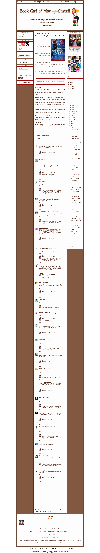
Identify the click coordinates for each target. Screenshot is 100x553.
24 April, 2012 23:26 (45, 299)
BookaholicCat (41, 412)
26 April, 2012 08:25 (51, 463)
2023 (71, 88)
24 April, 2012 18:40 (44, 181)
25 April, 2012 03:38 (46, 368)
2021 (71, 92)
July (72, 121)
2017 (71, 99)
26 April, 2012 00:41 (44, 455)
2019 (71, 96)
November (73, 113)
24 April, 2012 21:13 (44, 228)
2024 (71, 86)
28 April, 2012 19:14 (51, 477)
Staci (39, 455)
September (73, 117)
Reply (40, 148)
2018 (71, 97)
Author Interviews (54, 1)
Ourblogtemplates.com (52, 551)
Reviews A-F (23, 1)
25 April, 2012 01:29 (47, 324)
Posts (21, 68)
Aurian (40, 397)
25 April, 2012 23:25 (53, 426)
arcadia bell (42, 137)
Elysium (40, 299)
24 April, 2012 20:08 (51, 152)
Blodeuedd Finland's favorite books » (74, 75)
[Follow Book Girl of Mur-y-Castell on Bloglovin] (24, 56)
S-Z (38, 1)
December (73, 111)
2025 (71, 84)
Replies (41, 151)
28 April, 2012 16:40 (45, 470)
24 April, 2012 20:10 (51, 205)
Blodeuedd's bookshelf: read (75, 54)
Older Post (62, 509)
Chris (40, 181)
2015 (71, 103)
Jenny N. (40, 339)
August (72, 119)
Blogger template (37, 551)
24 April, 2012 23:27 (51, 291)
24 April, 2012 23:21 (51, 238)
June (72, 123)
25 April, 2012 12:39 (48, 412)
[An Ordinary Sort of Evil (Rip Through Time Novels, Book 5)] (75, 71)
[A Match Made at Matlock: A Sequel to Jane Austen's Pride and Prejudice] (78, 59)
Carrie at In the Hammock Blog (44, 198)
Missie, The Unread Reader (44, 248)
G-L (28, 1)
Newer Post (37, 509)
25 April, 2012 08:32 (51, 375)
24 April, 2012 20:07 (51, 172)
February (73, 237)
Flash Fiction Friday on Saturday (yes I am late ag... (75, 158)
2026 (71, 82)
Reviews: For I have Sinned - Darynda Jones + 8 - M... (76, 204)
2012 (71, 109)
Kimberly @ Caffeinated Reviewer (45, 211)
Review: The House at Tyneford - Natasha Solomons (75, 191)
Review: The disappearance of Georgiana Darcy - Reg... (76, 167)
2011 (71, 241)
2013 (71, 107)
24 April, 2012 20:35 (55, 211)
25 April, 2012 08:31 (51, 361)
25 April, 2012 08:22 (51, 318)
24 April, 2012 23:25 (51, 274)
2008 (71, 246)
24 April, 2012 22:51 (45, 282)
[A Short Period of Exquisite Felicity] (70, 59)
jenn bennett (48, 137)
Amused (40, 312)
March (72, 235)
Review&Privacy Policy (45, 1)
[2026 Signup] (25, 82)
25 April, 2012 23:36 (51, 435)
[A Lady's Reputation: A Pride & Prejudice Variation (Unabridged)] (72, 71)
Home (18, 1)
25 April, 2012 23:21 (51, 419)
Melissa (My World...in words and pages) (46, 353)
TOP (52, 552)
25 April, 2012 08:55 (45, 397)
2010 (71, 242)
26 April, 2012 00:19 (48, 443)
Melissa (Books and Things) (44, 426)
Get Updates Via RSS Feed (65, 1)
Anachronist (41, 159)
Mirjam (40, 282)
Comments (22, 71)
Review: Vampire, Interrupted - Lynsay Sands (75, 138)
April (72, 127)
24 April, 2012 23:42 (46, 312)
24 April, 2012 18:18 (47, 159)
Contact (73, 1)
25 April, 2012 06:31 (47, 382)
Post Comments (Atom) (46, 511)
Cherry (40, 264)
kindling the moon (55, 137)
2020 (71, 94)
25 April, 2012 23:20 (51, 405)
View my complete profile (50, 544)
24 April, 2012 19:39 (54, 198)
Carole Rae (41, 324)
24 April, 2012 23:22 (51, 256)
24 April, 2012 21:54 (45, 264)
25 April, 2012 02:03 (46, 339)
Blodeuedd (44, 152)
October (72, 115)
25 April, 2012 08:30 (51, 346)
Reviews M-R (33, 1)
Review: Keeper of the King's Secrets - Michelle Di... (76, 213)
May (72, 125)
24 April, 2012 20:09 (51, 189)
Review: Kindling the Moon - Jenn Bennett (49, 36)
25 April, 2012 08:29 (51, 332)
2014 (71, 105)
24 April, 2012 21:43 (53, 248)
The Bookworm (41, 443)
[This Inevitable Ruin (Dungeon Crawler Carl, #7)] (70, 63)
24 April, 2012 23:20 (51, 220)
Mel (39, 228)
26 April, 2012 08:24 (51, 449)
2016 (71, 101)
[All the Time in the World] (75, 63)
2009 (71, 244)
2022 (71, 90)
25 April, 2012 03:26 (58, 353)
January (72, 239)
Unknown (40, 368)
